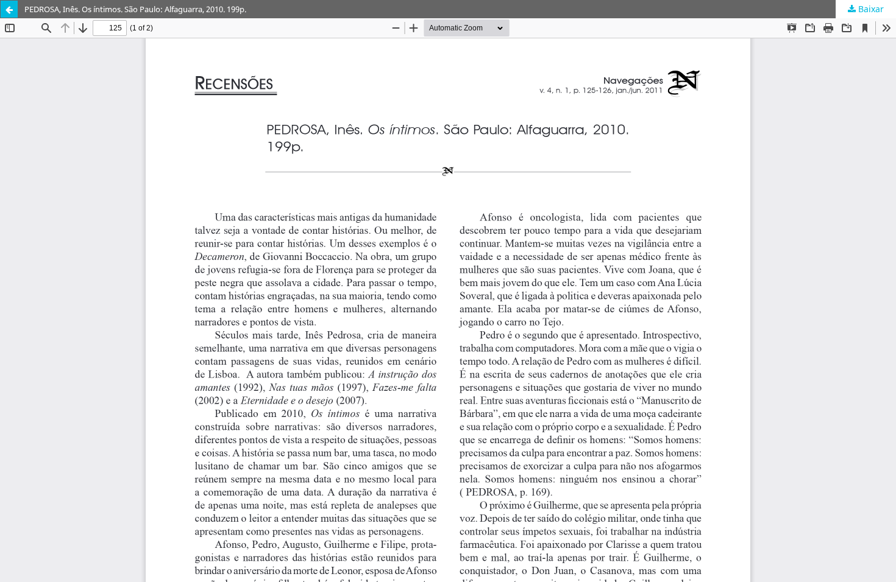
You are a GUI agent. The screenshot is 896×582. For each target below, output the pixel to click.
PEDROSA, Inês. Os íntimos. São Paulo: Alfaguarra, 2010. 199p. (135, 9)
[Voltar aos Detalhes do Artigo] (9, 9)
